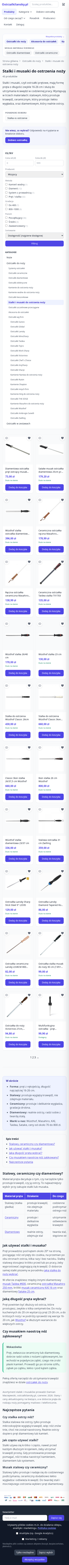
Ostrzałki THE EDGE (19, 398)
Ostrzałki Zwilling (18, 418)
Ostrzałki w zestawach (18, 423)
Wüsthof (20, 1320)
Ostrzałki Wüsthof (18, 408)
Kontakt (8, 24)
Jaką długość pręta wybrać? (25, 1153)
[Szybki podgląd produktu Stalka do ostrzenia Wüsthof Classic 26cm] (6, 685)
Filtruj (34, 243)
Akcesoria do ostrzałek (43, 41)
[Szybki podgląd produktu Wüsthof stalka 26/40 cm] (6, 623)
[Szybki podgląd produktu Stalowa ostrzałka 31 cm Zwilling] (39, 809)
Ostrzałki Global (17, 326)
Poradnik (34, 18)
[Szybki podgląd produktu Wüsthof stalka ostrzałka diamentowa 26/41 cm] (6, 499)
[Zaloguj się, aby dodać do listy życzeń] (29, 438)
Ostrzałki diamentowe (18, 52)
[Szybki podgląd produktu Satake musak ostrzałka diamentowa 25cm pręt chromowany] (39, 438)
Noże (9, 257)
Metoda (8, 180)
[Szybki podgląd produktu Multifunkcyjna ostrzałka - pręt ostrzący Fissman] (39, 995)
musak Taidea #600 (14, 1284)
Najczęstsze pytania (21, 1162)
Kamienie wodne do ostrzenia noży (24, 292)
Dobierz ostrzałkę (45, 11)
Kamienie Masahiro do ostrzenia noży (27, 403)
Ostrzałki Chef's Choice (20, 360)
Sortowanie (10, 230)
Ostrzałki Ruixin (17, 379)
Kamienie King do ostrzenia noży (24, 394)
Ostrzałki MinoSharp (19, 336)
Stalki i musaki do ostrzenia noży (27, 302)
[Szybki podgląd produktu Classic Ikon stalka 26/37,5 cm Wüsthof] (6, 747)
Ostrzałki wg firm (16, 317)
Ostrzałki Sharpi (17, 370)
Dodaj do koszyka (18, 487)
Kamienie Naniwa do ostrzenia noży (26, 374)
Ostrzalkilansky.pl (15, 4)
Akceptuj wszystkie (35, 1559)
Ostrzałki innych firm (19, 389)
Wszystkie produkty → (55, 36)
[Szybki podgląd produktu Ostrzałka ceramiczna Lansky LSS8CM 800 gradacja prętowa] (6, 933)
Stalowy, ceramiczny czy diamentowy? (32, 1144)
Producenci (49, 18)
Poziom (8, 214)
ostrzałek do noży (36, 1382)
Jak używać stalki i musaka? (25, 1148)
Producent (9, 169)
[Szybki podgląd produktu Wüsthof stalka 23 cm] (39, 623)
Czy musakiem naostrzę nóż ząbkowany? (34, 1157)
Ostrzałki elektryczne (18, 282)
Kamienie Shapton (18, 384)
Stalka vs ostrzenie (17, 118)
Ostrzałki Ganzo (17, 322)
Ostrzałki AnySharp (18, 365)
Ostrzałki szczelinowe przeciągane (24, 307)
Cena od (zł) (10, 158)
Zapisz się (56, 1517)
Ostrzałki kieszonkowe (18, 297)
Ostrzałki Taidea (17, 341)
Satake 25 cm (26, 1291)
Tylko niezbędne (25, 1552)
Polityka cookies (47, 1528)
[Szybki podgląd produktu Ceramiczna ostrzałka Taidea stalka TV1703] (39, 561)
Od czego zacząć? (13, 18)
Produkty (9, 11)
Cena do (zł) (40, 158)
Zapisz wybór (46, 1552)
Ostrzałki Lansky (17, 331)
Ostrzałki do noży (16, 41)
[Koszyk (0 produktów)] (63, 4)
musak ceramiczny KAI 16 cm (39, 1287)
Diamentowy (12, 1232)
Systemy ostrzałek (17, 268)
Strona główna (10, 61)
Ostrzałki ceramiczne (46, 52)
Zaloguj (20, 24)
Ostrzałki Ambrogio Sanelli (22, 413)
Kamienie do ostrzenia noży (21, 287)
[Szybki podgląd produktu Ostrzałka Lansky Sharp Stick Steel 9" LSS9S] (6, 871)
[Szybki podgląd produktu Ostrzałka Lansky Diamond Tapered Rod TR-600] (39, 871)
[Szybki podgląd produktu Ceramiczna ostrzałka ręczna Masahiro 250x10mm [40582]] (39, 499)
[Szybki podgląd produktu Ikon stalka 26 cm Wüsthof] (39, 747)
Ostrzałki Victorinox (19, 355)
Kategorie (24, 11)
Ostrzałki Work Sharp (19, 350)
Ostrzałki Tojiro (17, 346)
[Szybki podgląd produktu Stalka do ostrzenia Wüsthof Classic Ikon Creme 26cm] (39, 685)
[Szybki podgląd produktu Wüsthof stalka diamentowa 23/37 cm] (6, 809)
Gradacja (9, 201)
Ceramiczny (11, 1217)
